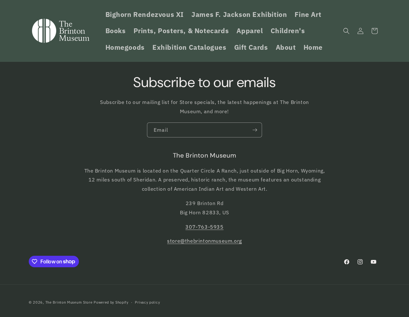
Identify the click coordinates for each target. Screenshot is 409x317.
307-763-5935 (204, 226)
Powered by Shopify (111, 302)
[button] (346, 31)
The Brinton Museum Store (69, 302)
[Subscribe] (255, 129)
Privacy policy (147, 302)
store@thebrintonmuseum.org (204, 241)
